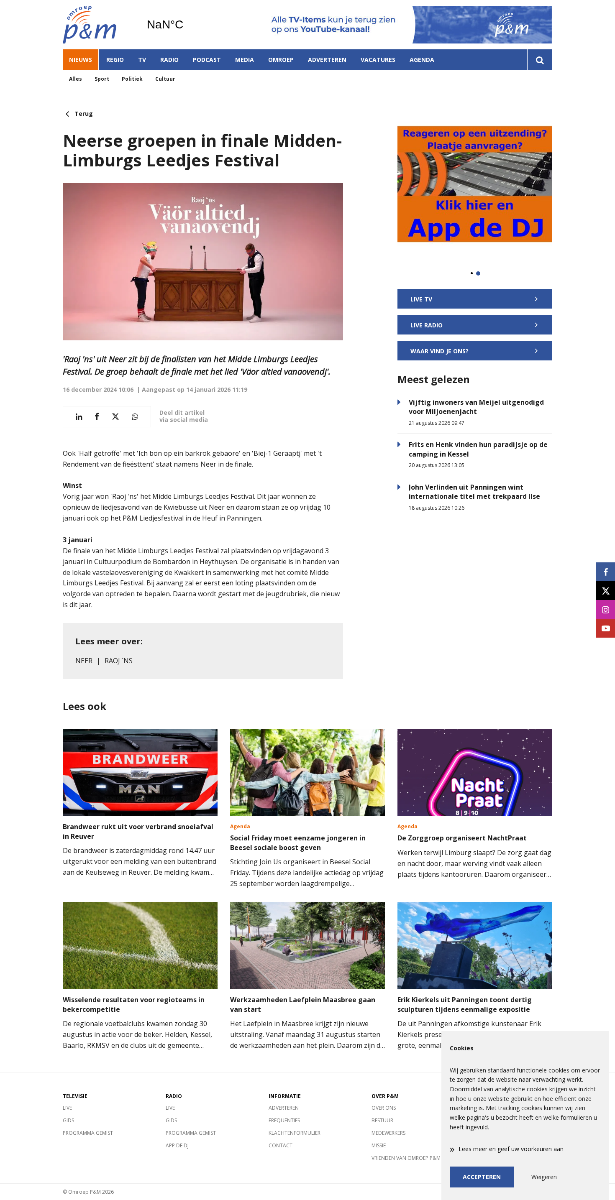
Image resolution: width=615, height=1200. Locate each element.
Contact (280, 1145)
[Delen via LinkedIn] (78, 416)
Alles (75, 78)
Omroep (281, 60)
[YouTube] (605, 628)
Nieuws (80, 60)
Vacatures (378, 60)
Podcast (207, 60)
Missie (379, 1145)
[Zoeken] (539, 59)
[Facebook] (605, 571)
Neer (83, 660)
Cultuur (165, 78)
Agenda (422, 60)
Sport (102, 78)
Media (244, 60)
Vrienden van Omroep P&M (406, 1158)
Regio (115, 60)
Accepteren (482, 1177)
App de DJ (177, 1145)
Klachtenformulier (294, 1132)
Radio (169, 60)
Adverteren (327, 60)
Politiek (132, 78)
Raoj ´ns (119, 660)
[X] (605, 590)
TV (142, 60)
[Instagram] (605, 609)
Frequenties (284, 1120)
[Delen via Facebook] (96, 416)
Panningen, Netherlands (186, 24)
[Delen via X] (115, 416)
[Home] (98, 24)
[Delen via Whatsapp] (135, 416)
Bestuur (382, 1120)
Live (67, 1107)
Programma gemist (88, 1132)
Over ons (384, 1107)
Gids (68, 1120)
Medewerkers (388, 1132)
